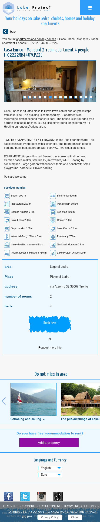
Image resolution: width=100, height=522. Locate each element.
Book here (50, 323)
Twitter (25, 496)
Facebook (8, 496)
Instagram (41, 496)
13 (86, 97)
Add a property (49, 442)
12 (81, 97)
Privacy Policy (50, 517)
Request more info (50, 347)
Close (75, 517)
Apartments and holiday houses (36, 39)
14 (91, 97)
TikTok (58, 496)
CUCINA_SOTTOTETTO (50, 81)
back (13, 31)
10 (70, 97)
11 (75, 97)
